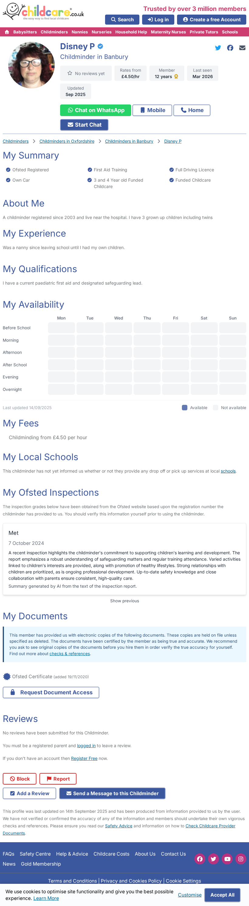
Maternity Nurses (168, 31)
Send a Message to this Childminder (115, 793)
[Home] (7, 32)
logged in (86, 745)
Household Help (131, 31)
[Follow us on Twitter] (213, 858)
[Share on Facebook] (231, 48)
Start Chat (88, 124)
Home (195, 110)
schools (228, 471)
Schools (230, 31)
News (9, 864)
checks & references (69, 653)
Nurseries (102, 31)
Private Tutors (204, 31)
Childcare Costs (111, 854)
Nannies (80, 31)
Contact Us (173, 854)
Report (61, 779)
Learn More (46, 898)
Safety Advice (118, 825)
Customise (190, 895)
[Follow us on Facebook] (199, 858)
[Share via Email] (242, 48)
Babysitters (25, 31)
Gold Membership (41, 864)
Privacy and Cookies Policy (131, 881)
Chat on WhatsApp (99, 110)
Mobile (155, 110)
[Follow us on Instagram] (240, 858)
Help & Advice (72, 854)
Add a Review (32, 793)
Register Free (84, 758)
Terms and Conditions (72, 881)
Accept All (222, 895)
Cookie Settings (183, 881)
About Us (145, 854)
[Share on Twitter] (219, 48)
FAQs (8, 854)
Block (22, 779)
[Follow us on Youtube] (227, 858)
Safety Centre (35, 854)
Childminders (54, 31)
